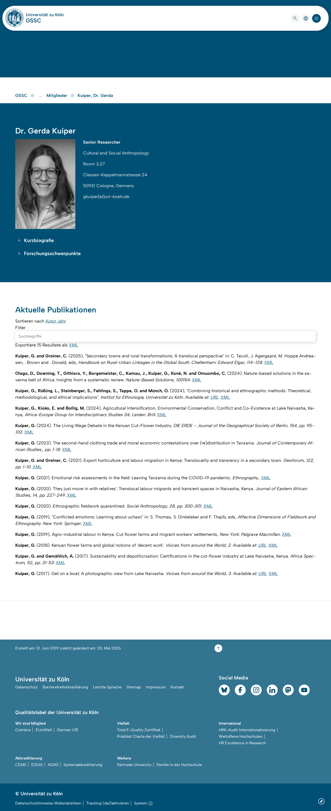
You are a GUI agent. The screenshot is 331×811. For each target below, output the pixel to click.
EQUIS (37, 764)
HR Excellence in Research (242, 743)
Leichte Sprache (107, 687)
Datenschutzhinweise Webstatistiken (48, 803)
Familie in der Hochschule (179, 764)
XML (73, 345)
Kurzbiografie (39, 240)
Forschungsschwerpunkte (52, 253)
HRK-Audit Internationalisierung (247, 730)
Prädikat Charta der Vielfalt (141, 736)
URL (214, 397)
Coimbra (23, 730)
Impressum (156, 687)
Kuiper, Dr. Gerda (95, 95)
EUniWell (44, 730)
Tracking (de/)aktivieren (107, 803)
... (41, 95)
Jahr (61, 321)
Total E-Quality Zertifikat (138, 730)
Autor (51, 321)
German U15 (67, 730)
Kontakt (177, 687)
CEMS (20, 764)
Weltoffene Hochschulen (240, 736)
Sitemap (133, 687)
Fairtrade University (134, 764)
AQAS (53, 764)
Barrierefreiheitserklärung (65, 687)
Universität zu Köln (45, 15)
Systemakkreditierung (82, 764)
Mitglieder (58, 95)
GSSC (33, 20)
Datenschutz (26, 687)
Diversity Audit (183, 736)
